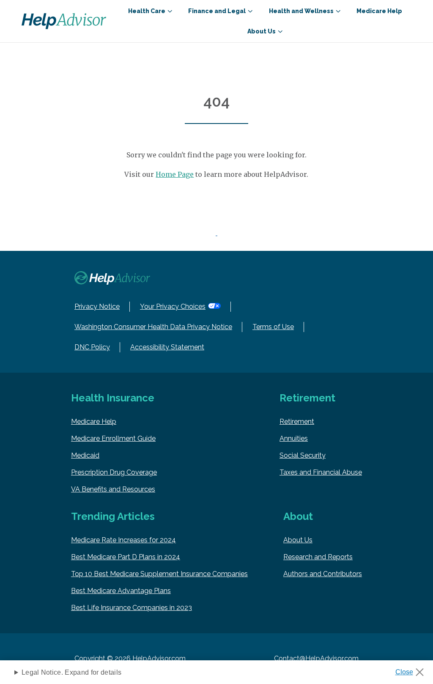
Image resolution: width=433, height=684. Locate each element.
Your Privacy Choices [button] (173, 306)
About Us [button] (261, 31)
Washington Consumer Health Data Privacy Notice (153, 327)
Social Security (303, 455)
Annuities (294, 438)
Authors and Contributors (322, 574)
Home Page (175, 174)
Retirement (297, 422)
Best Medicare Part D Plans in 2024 (125, 557)
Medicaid (85, 455)
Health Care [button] (146, 11)
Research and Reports (318, 557)
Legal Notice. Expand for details (71, 672)
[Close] (412, 669)
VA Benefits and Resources (113, 489)
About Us (297, 540)
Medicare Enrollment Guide (113, 438)
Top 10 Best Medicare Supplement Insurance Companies (159, 574)
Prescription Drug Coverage (114, 472)
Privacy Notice (97, 306)
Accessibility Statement (167, 347)
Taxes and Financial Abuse (321, 472)
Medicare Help (379, 11)
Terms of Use (273, 327)
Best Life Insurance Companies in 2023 (131, 608)
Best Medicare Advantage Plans (121, 591)
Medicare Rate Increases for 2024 (123, 540)
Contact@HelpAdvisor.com (316, 658)
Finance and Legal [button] (217, 11)
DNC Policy (92, 347)
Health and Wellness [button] (301, 11)
